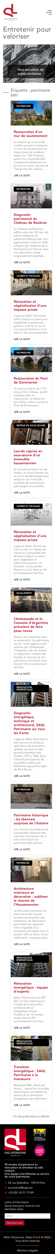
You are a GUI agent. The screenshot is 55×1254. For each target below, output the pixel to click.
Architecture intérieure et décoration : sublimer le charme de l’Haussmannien (31, 896)
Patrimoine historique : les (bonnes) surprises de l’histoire (31, 819)
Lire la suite (22, 175)
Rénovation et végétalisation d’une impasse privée (30, 305)
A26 (37, 1237)
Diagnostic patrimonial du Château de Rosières (30, 219)
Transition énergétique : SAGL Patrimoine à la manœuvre (30, 1073)
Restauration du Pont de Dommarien (31, 380)
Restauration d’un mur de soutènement (30, 134)
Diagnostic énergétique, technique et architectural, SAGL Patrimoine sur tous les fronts (29, 723)
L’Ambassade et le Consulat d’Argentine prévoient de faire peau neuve (31, 625)
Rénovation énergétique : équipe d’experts (31, 987)
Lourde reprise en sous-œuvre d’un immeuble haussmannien (28, 457)
